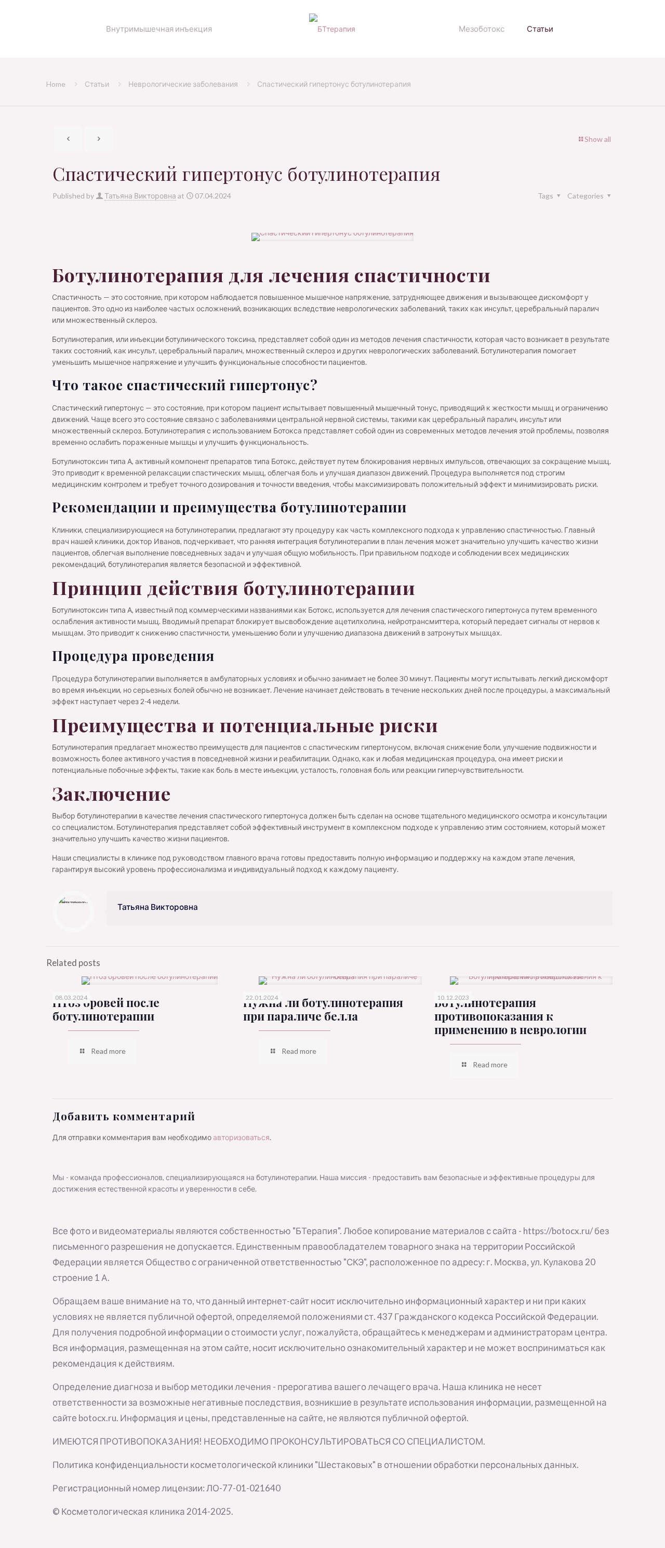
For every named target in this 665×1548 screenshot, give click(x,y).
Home (55, 84)
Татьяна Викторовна (140, 195)
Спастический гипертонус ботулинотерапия (334, 84)
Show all (597, 139)
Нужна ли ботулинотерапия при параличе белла (323, 1009)
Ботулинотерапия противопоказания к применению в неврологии (510, 1016)
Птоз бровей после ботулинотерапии (105, 1009)
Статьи (97, 84)
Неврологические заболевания (183, 84)
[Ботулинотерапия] (332, 28)
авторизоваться (241, 1137)
